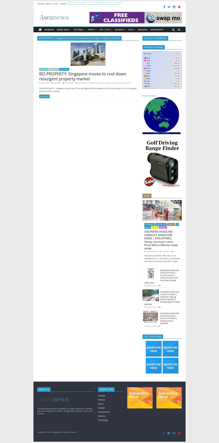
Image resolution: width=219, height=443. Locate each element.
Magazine (142, 29)
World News (63, 29)
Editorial (78, 29)
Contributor (57, 83)
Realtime (156, 133)
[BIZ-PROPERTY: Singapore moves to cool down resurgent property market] (88, 44)
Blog (131, 29)
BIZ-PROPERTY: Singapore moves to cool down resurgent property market (82, 76)
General (171, 224)
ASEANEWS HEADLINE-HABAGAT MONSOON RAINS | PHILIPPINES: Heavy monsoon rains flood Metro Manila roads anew (161, 240)
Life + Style (105, 29)
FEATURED (53, 69)
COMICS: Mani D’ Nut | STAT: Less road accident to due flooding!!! (94, 3)
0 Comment (69, 83)
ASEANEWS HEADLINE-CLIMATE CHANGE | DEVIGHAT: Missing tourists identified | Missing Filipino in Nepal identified (162, 298)
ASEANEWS (49, 29)
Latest (155, 227)
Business (119, 29)
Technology (103, 420)
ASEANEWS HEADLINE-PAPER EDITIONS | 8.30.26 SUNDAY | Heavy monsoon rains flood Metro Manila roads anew (161, 276)
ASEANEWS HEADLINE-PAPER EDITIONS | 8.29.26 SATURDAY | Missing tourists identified (169, 318)
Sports (91, 29)
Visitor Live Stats (149, 95)
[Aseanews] (40, 29)
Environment (157, 29)
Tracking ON (165, 133)
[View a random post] (179, 29)
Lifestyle (163, 227)
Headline (101, 395)
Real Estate (64, 69)
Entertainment (104, 412)
